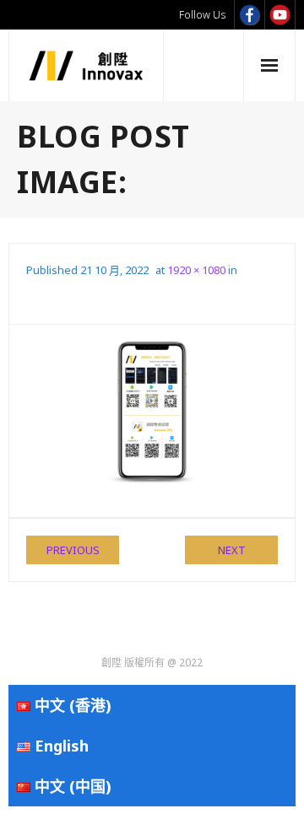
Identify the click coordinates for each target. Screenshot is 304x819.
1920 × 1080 (196, 269)
